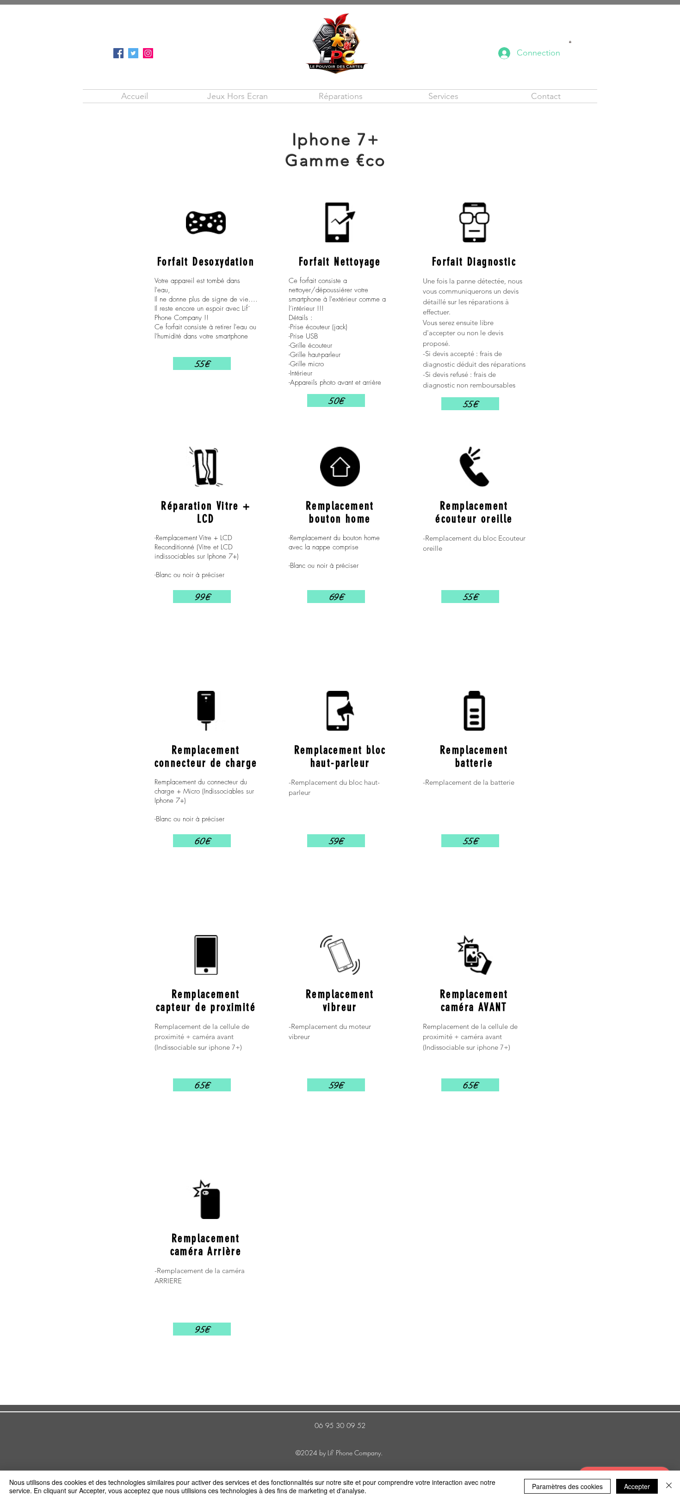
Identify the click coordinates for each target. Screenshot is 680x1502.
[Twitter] (133, 53)
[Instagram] (148, 53)
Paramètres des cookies (567, 1486)
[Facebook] (118, 53)
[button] (570, 41)
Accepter (637, 1486)
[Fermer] (668, 1486)
